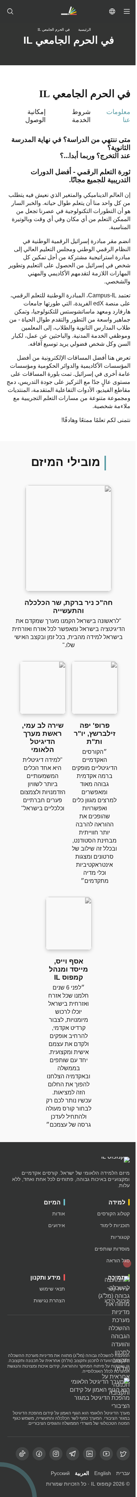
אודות (58, 1214)
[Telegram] (72, 1453)
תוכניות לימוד (115, 1225)
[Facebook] (39, 1453)
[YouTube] (106, 1453)
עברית (123, 1473)
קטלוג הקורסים (113, 1214)
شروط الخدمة (81, 116)
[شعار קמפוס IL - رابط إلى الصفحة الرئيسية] (68, 11)
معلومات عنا (118, 116)
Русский (60, 1473)
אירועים (56, 1225)
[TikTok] (22, 1453)
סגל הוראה (118, 1260)
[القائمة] (126, 11)
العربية (82, 1473)
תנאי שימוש (52, 1289)
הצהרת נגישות (49, 1300)
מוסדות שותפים (112, 1249)
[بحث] (10, 11)
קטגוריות (120, 1237)
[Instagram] (55, 1453)
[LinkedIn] (89, 1453)
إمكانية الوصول (35, 116)
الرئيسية (84, 29)
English (102, 1473)
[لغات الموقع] (112, 11)
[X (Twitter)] (123, 1453)
